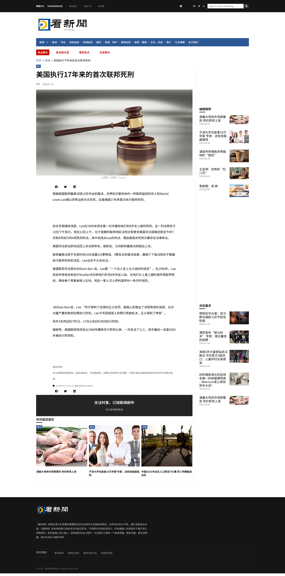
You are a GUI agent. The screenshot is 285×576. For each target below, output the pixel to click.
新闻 (41, 42)
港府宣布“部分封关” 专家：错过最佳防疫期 (213, 336)
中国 (144, 427)
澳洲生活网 (73, 553)
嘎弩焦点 (84, 52)
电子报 (101, 6)
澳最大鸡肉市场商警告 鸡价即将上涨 (56, 471)
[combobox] (225, 6)
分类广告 (88, 6)
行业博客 (180, 42)
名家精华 (104, 52)
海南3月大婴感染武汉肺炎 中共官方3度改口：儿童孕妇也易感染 (213, 357)
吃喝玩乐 (88, 42)
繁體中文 (40, 6)
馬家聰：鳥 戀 (208, 186)
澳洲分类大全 (90, 553)
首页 (38, 60)
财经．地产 (111, 42)
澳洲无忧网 (106, 553)
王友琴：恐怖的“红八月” (212, 171)
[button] (56, 187)
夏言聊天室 (62, 52)
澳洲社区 (126, 42)
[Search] (246, 6)
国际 (38, 66)
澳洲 (39, 427)
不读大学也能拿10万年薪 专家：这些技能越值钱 (213, 136)
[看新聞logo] (62, 31)
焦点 (54, 42)
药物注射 (89, 385)
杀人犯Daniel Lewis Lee (65, 385)
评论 (63, 42)
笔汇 (168, 42)
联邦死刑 (82, 385)
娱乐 (98, 42)
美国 (76, 385)
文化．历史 (156, 42)
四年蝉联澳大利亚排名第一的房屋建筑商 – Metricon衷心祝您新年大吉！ (212, 379)
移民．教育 (140, 42)
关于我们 (193, 42)
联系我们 (73, 6)
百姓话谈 (74, 42)
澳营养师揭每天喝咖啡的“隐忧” (212, 153)
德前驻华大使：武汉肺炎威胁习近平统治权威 (212, 317)
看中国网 (59, 553)
